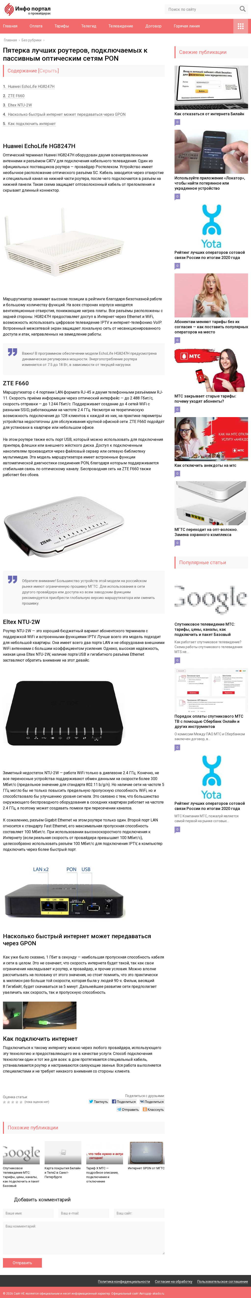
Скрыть (48, 71)
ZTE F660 (14, 96)
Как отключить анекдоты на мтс (205, 465)
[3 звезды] (13, 1102)
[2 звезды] (9, 1102)
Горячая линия (187, 26)
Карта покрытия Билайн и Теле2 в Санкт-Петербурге (63, 1172)
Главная (10, 26)
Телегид (88, 26)
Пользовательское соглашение (222, 1282)
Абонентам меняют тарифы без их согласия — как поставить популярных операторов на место (211, 326)
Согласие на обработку (173, 1282)
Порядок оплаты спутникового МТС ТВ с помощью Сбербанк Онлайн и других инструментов (209, 721)
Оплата (36, 26)
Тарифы (62, 26)
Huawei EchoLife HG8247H (28, 86)
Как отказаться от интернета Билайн (209, 114)
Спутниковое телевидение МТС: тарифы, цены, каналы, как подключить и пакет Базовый (21, 1177)
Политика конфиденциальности (124, 1282)
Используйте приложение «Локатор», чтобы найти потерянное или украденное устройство (210, 183)
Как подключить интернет (29, 123)
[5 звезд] (22, 1102)
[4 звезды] (17, 1102)
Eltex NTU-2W (17, 105)
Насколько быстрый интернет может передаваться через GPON (64, 114)
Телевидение (121, 26)
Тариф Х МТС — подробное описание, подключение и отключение (102, 1174)
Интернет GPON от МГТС (146, 1168)
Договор (153, 26)
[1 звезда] (5, 1102)
